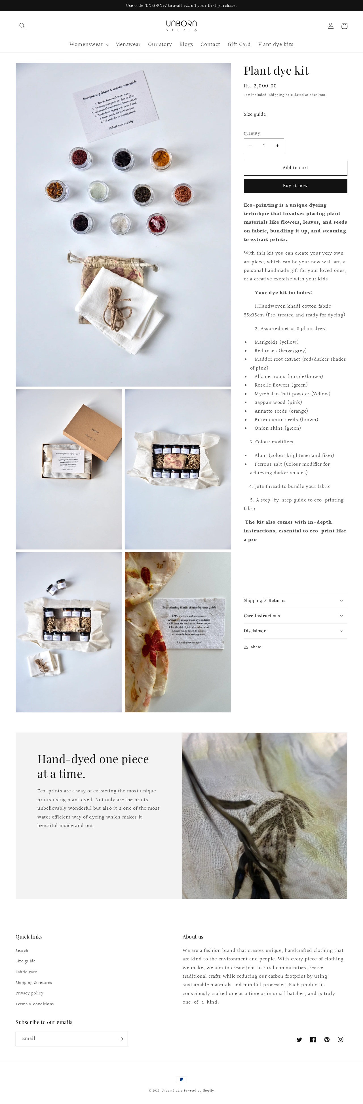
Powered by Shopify (199, 1090)
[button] (22, 26)
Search (22, 950)
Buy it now (295, 186)
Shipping (276, 95)
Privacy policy (29, 993)
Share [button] (256, 647)
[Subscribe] (121, 1039)
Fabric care (26, 972)
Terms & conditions (35, 1004)
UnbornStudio (172, 1090)
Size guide (255, 114)
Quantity (252, 134)
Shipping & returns (34, 982)
